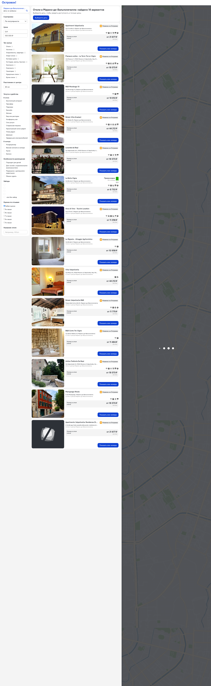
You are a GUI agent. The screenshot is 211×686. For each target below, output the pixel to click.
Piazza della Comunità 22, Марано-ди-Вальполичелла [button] (81, 303)
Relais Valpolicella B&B (74, 300)
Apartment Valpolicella (74, 25)
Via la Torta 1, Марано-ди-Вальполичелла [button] (77, 211)
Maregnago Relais (72, 392)
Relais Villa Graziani (73, 117)
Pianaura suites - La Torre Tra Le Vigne (80, 56)
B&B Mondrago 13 (72, 86)
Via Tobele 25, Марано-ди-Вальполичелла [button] (78, 120)
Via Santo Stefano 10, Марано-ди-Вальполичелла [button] (80, 333)
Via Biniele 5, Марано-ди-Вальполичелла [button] (77, 242)
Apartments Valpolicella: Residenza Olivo (81, 422)
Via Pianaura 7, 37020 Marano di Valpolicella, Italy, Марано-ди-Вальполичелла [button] (81, 59)
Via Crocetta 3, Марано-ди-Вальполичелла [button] (78, 28)
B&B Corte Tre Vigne (73, 331)
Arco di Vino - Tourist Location (77, 208)
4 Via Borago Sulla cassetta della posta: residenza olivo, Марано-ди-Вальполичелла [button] (81, 425)
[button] (15, 9)
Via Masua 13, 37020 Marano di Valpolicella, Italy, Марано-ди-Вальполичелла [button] (81, 272)
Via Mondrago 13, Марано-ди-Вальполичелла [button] (79, 89)
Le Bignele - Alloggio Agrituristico (78, 239)
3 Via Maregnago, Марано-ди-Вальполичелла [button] (79, 394)
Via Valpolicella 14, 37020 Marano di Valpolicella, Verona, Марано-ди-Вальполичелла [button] (81, 364)
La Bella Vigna (71, 178)
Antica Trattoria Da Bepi (74, 361)
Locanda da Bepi (71, 147)
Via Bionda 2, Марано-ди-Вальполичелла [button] (77, 181)
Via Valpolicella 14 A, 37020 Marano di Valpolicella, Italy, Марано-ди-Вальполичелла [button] (81, 150)
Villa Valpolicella (72, 269)
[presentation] (16, 21)
